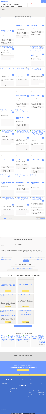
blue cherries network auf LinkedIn (39, 259)
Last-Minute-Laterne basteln (25, 314)
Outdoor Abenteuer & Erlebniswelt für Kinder (42, 342)
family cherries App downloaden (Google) (13, 401)
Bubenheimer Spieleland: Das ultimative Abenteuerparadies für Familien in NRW (23, 266)
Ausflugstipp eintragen (22, 389)
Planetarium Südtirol (4, 74)
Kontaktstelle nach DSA (40, 394)
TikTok (29, 396)
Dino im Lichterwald (25, 298)
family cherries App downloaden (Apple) (13, 404)
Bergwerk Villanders (19, 25)
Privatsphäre (17, 374)
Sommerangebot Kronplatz (5, 204)
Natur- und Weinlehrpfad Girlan (35, 96)
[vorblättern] (12, 23)
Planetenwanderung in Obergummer (35, 183)
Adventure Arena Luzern (11, 340)
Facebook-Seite (30, 394)
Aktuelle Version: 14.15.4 (31, 413)
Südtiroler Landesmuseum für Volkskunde (21, 96)
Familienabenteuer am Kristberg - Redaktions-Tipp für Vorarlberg (22, 268)
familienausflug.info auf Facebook (6, 259)
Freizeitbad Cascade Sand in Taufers (36, 160)
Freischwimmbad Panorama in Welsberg (6, 183)
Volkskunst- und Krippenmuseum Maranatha (6, 160)
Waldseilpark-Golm (27, 339)
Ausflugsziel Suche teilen (40, 218)
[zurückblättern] (2, 23)
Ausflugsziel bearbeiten (22, 387)
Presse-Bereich (30, 388)
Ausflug (26, 296)
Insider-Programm (31, 390)
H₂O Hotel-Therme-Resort (19, 340)
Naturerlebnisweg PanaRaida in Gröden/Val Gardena (6, 31)
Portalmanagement (40, 396)
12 (12, 218)
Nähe (38, 5)
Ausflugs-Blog (12, 393)
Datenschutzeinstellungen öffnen (25, 374)
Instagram (29, 392)
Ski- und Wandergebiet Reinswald (20, 118)
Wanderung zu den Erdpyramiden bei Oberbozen (36, 139)
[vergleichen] (1, 20)
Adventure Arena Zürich (4, 340)
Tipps (8, 313)
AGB (38, 388)
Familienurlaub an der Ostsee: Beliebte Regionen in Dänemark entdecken (25, 284)
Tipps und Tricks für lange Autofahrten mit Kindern (8, 300)
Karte (34, 5)
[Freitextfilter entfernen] (42, 1)
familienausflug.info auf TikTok (28, 259)
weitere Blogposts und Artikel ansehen (23, 326)
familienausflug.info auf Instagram (6, 257)
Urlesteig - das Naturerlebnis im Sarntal (36, 55)
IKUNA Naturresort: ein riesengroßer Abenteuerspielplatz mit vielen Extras (8, 285)
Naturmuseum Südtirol (20, 204)
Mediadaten (21, 399)
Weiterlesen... (8, 290)
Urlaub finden (12, 391)
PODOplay (34, 338)
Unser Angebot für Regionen (21, 394)
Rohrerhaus (3, 49)
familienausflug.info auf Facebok (39, 257)
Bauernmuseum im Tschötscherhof (4, 134)
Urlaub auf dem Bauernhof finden (14, 398)
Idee (26, 312)
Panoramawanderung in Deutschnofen (35, 201)
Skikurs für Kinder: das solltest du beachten (8, 316)
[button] (2, 218)
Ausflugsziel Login (4, 409)
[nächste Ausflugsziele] (15, 218)
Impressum (39, 390)
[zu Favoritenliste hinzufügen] (1, 18)
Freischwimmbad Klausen (35, 74)
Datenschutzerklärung (40, 392)
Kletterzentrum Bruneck (20, 159)
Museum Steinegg (34, 25)
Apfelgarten (18, 74)
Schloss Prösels (3, 112)
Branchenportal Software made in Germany (17, 413)
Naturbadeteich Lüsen (19, 182)
